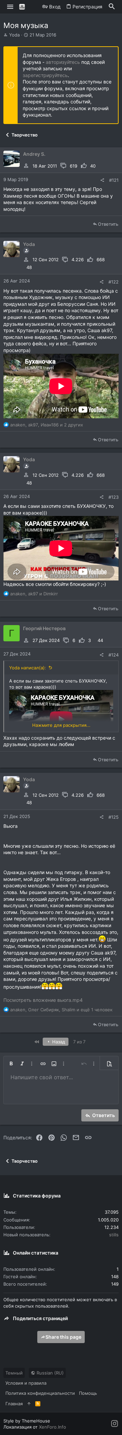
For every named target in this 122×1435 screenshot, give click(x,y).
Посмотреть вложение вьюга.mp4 (43, 1000)
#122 (113, 281)
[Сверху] (29, 1404)
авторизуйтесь (63, 62)
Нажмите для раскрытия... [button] (61, 725)
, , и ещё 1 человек (61, 1009)
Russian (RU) (49, 1373)
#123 (113, 497)
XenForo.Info (52, 1427)
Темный (14, 1373)
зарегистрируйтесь (45, 75)
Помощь (88, 1393)
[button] (10, 7)
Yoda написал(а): (27, 667)
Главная (14, 1403)
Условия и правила (25, 1383)
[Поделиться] (102, 180)
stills (114, 1234)
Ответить (108, 224)
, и (34, 593)
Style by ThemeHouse (26, 1421)
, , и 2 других (46, 424)
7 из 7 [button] (79, 1041)
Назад (58, 1041)
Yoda (14, 35)
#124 (113, 655)
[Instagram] (114, 1423)
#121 (114, 180)
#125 (113, 817)
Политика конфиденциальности (40, 1393)
